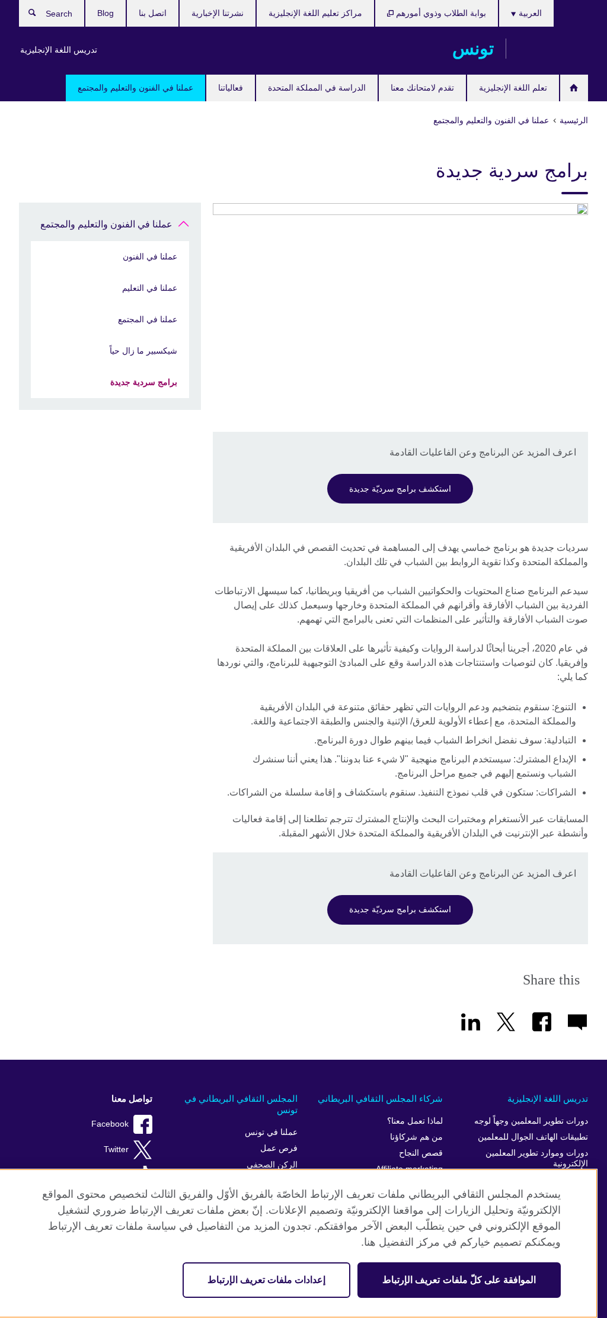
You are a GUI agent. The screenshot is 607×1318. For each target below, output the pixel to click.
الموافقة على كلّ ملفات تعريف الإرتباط (459, 1280)
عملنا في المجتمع (147, 319)
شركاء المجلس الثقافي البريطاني (380, 1098)
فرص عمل (279, 1148)
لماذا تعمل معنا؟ (415, 1121)
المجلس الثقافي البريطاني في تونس (241, 1104)
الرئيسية (574, 88)
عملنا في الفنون (150, 256)
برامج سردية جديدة (143, 382)
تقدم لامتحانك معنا (422, 87)
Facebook (110, 1124)
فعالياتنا (230, 87)
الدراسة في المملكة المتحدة (317, 87)
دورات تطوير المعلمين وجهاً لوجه (531, 1121)
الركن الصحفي (272, 1164)
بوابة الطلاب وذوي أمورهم (440, 13)
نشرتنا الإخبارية (217, 13)
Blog (105, 13)
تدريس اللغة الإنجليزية (58, 49)
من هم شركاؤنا (416, 1137)
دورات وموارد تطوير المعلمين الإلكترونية (536, 1158)
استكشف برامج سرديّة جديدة (400, 488)
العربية (529, 13)
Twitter (116, 1149)
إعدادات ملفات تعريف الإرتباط (266, 1280)
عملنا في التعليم (149, 288)
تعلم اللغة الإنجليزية (513, 87)
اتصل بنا (153, 13)
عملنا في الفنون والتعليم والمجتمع (135, 87)
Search (26, 15)
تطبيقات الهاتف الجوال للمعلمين (533, 1137)
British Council (553, 49)
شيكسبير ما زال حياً (143, 350)
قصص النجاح (421, 1153)
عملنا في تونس (271, 1132)
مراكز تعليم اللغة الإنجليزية (315, 13)
